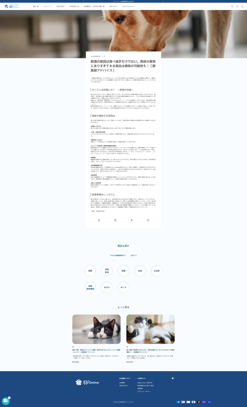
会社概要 (122, 383)
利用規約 (140, 388)
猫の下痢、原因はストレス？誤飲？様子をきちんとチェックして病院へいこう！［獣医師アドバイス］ (96, 351)
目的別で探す (61, 6)
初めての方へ (114, 6)
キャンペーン (48, 6)
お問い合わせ (123, 385)
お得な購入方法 (74, 6)
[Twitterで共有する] (115, 220)
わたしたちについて (129, 6)
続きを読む (75, 362)
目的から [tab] (134, 255)
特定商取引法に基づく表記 (145, 385)
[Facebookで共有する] (99, 220)
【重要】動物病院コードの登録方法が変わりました (123, 1)
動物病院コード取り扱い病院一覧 (94, 6)
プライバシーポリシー (144, 391)
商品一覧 (35, 6)
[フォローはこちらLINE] (173, 378)
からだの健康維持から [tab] (118, 255)
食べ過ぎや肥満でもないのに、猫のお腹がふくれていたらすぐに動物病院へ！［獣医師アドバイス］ (150, 351)
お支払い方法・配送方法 (144, 383)
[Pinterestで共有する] (132, 220)
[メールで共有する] (148, 220)
